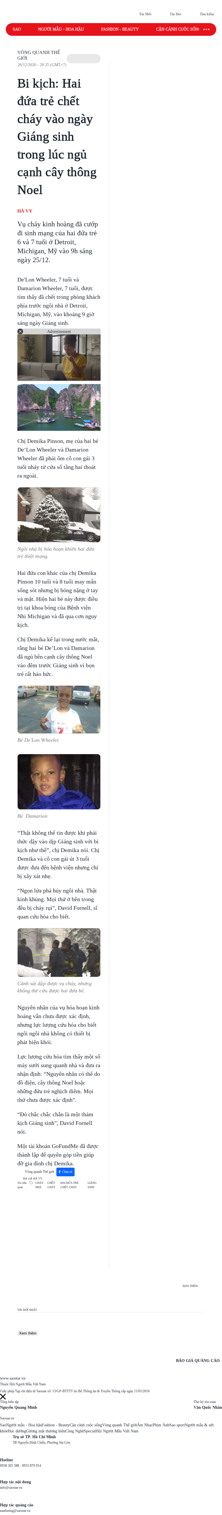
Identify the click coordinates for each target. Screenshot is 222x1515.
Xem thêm (27, 1333)
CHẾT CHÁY (51, 1185)
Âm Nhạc (145, 1425)
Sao (17, 29)
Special (90, 1431)
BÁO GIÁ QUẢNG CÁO (198, 1361)
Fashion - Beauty (120, 29)
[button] (84, 58)
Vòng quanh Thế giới (39, 1172)
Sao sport (177, 1425)
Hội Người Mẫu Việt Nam (117, 1431)
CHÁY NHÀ (39, 1185)
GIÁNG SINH (92, 1185)
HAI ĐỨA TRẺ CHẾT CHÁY (69, 1185)
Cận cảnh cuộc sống (178, 29)
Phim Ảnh (161, 1425)
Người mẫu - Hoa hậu (61, 29)
